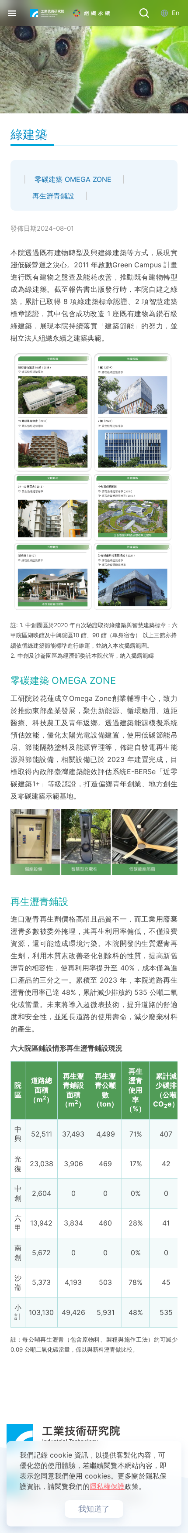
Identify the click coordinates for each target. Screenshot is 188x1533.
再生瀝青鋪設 (54, 195)
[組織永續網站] (98, 13)
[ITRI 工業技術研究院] (47, 13)
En (176, 13)
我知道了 (94, 1508)
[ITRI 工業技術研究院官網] (94, 1437)
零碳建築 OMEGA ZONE (74, 179)
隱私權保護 (107, 1486)
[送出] (144, 13)
